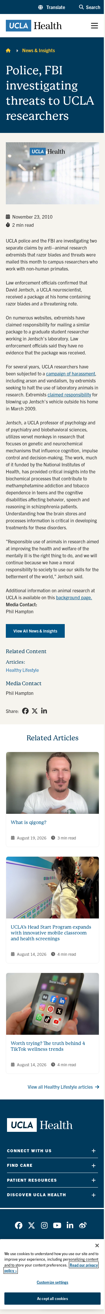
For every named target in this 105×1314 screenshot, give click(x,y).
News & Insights (38, 50)
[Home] (8, 50)
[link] (25, 711)
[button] (51, 7)
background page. (74, 597)
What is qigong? (28, 822)
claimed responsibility (69, 394)
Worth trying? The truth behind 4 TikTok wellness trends (48, 1046)
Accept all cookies (52, 1298)
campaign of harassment (70, 373)
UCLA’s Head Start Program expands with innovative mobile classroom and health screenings (51, 932)
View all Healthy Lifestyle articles (60, 1087)
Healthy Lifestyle (22, 670)
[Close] (97, 1245)
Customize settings (52, 1282)
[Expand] (94, 1150)
